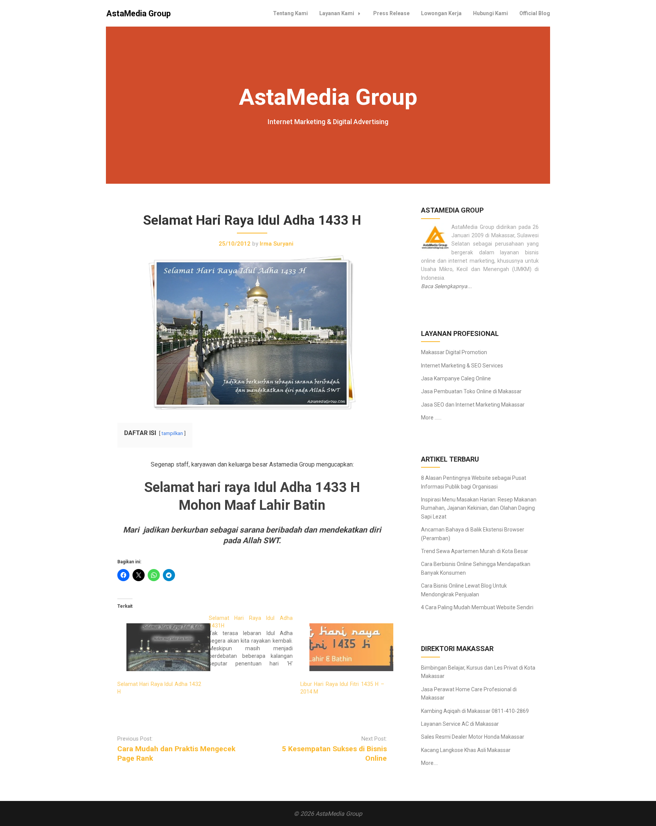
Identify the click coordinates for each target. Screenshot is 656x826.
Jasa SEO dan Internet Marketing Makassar (473, 405)
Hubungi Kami (490, 13)
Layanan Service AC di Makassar (460, 724)
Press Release (391, 13)
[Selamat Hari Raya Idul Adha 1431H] (254, 640)
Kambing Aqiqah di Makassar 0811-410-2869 (475, 711)
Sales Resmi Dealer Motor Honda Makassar (472, 737)
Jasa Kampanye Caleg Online (456, 378)
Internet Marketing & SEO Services (462, 366)
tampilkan (172, 433)
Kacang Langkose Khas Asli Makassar (466, 750)
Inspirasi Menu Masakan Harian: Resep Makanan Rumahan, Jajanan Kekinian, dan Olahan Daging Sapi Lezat (478, 508)
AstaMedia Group (138, 13)
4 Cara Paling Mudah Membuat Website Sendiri (477, 607)
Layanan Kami (336, 13)
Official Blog (534, 13)
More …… (431, 418)
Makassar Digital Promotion (454, 352)
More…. (429, 763)
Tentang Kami (290, 13)
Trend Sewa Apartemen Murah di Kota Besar (474, 551)
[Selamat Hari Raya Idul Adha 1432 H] (159, 647)
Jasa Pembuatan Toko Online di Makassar (471, 391)
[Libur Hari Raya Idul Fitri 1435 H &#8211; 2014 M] (342, 647)
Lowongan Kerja (441, 13)
